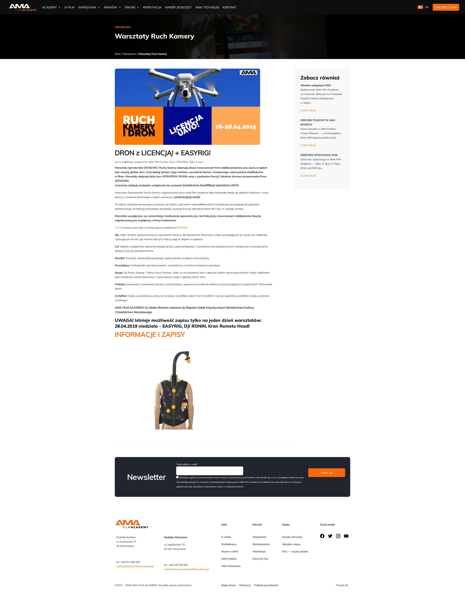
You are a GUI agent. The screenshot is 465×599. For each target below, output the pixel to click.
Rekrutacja (152, 7)
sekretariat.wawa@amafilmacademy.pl (186, 569)
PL (420, 7)
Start (118, 54)
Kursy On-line (260, 558)
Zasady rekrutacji (292, 537)
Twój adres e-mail (186, 464)
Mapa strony (228, 585)
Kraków (110, 7)
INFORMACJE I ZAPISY (150, 334)
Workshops (259, 551)
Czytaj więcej (308, 110)
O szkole (226, 537)
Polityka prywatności (266, 585)
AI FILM (69, 7)
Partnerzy (245, 585)
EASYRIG (182, 227)
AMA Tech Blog (207, 7)
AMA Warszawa (230, 566)
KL (346, 585)
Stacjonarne (259, 537)
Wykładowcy (228, 544)
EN (427, 7)
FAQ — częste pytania (295, 551)
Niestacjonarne (261, 544)
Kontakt (229, 7)
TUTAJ (118, 227)
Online (130, 7)
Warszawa (87, 7)
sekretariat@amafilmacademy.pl (134, 566)
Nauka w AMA (229, 551)
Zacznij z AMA (446, 7)
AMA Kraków (229, 558)
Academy (49, 7)
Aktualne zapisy (291, 544)
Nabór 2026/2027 (178, 7)
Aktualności (129, 54)
